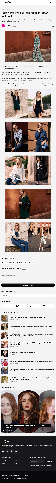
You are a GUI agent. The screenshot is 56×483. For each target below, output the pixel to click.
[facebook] (3, 451)
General (3, 463)
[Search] (53, 2)
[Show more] (33, 262)
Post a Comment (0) (28, 285)
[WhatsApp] (25, 262)
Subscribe (50, 461)
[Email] (29, 262)
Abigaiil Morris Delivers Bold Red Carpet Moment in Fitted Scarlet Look (31, 361)
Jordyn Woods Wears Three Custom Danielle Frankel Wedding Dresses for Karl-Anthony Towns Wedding (32, 378)
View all (24, 269)
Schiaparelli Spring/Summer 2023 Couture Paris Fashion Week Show (31, 326)
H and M (8, 9)
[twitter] (7, 451)
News (16, 463)
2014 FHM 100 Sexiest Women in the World (23, 352)
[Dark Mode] (50, 2)
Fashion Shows (18, 460)
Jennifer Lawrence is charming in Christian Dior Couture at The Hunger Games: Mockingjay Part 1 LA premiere (31, 334)
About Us (4, 475)
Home (2, 9)
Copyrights (25, 475)
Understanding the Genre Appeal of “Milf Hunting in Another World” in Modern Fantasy (31, 343)
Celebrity (3, 460)
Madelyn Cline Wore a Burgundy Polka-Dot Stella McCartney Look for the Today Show (32, 370)
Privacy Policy (17, 475)
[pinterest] (11, 451)
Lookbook (12, 258)
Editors (10, 475)
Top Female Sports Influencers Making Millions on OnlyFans (28, 317)
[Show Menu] (2, 2)
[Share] (53, 26)
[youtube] (16, 451)
